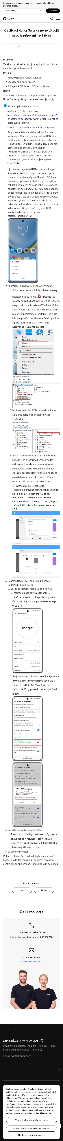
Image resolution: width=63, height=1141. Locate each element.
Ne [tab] (45, 890)
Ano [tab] (23, 890)
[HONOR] (10, 1029)
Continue (53, 11)
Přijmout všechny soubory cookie (31, 1120)
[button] (18, 46)
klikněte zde (45, 1113)
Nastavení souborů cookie (31, 1135)
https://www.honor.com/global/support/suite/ (32, 115)
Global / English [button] (12, 11)
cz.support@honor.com (30, 962)
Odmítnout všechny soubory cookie (31, 1128)
